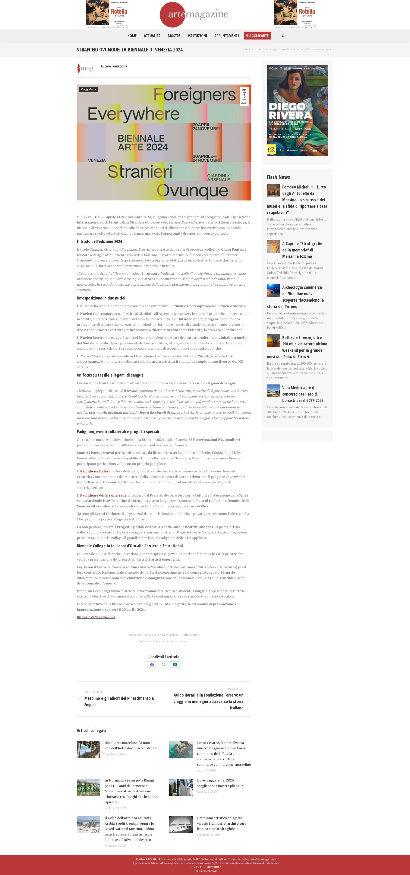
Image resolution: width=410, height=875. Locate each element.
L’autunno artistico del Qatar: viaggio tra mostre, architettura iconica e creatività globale (221, 823)
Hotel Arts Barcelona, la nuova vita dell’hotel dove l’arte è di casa (131, 745)
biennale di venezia (166, 641)
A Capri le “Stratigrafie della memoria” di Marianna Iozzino (302, 250)
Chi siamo (201, 871)
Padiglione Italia (94, 471)
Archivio (212, 871)
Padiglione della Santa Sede (103, 495)
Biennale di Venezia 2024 (96, 617)
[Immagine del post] (88, 749)
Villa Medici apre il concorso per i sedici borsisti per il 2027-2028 (302, 394)
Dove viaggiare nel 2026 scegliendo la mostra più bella (220, 783)
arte (150, 641)
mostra (183, 641)
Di (170, 635)
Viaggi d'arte (88, 89)
